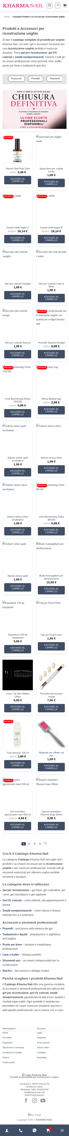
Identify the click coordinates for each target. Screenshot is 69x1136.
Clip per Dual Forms (51, 635)
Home (7, 17)
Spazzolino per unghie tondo (51, 170)
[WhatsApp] (34, 1130)
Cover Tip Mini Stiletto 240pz (17, 695)
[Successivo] (45, 843)
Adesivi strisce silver (51, 458)
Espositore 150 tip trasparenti (17, 636)
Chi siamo (7, 1037)
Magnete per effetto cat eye (51, 754)
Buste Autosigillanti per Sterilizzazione (51, 577)
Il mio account (43, 1043)
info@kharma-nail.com (34, 1092)
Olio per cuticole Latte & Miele (51, 285)
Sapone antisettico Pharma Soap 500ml (51, 813)
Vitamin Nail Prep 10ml (18, 168)
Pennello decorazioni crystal (51, 695)
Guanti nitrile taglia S (18, 227)
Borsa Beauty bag (51, 399)
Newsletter (42, 1057)
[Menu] (62, 1130)
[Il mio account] (7, 1130)
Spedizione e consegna (13, 1047)
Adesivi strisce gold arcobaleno (18, 459)
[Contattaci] (21, 1130)
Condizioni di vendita (12, 1052)
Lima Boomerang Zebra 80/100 (51, 518)
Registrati (41, 1037)
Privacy (6, 1057)
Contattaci (41, 1052)
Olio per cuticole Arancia (17, 342)
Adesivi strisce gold (18, 576)
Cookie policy (9, 1062)
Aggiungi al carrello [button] (17, 180)
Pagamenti (7, 1043)
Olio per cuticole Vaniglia (18, 283)
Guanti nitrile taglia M (51, 227)
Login (39, 1033)
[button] (49, 5)
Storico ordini (43, 1047)
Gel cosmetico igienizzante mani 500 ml (18, 813)
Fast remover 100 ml (18, 753)
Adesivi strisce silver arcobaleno (17, 518)
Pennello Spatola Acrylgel (51, 342)
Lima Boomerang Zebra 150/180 (17, 400)
